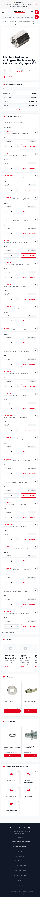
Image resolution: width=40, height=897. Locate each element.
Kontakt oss (20, 885)
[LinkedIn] (18, 852)
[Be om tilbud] (32, 12)
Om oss (20, 880)
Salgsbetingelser (20, 860)
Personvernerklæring (20, 865)
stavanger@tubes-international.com (21, 841)
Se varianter (13, 711)
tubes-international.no (21, 846)
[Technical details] (36, 132)
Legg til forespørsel (29, 146)
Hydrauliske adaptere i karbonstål (27, 21)
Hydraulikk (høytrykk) (10, 21)
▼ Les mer (20, 71)
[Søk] (37, 17)
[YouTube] (21, 852)
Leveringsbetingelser (20, 870)
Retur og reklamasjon (20, 875)
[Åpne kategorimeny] (3, 12)
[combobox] (20, 17)
